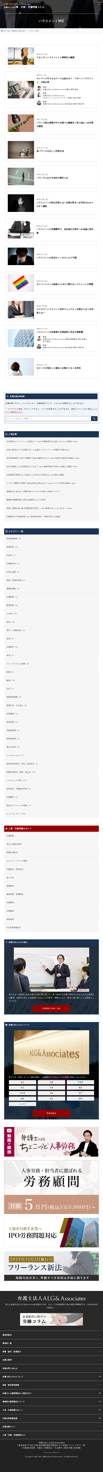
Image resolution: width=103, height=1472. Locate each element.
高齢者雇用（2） (14, 730)
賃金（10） (11, 622)
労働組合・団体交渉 (15, 869)
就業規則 (10, 919)
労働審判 (10, 902)
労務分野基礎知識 (10, 1418)
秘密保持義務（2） (14, 697)
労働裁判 (10, 911)
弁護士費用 (7, 1360)
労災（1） (11, 689)
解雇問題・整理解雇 (15, 894)
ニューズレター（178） (16, 814)
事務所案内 (7, 1335)
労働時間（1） (13, 597)
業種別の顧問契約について (14, 1402)
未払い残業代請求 (14, 844)
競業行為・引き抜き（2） (17, 705)
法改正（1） (12, 555)
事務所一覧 (7, 1343)
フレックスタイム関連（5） (18, 664)
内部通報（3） (13, 714)
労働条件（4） (13, 647)
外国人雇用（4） (14, 572)
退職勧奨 (10, 886)
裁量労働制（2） (14, 589)
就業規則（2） (13, 547)
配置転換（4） (13, 605)
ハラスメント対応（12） (17, 780)
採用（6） (11, 639)
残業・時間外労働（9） (16, 580)
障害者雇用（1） (14, 739)
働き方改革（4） (14, 747)
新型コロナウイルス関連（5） (19, 805)
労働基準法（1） (14, 564)
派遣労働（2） (13, 722)
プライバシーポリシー (51, 1452)
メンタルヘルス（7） (15, 755)
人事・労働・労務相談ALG (14, 1435)
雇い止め (10, 878)
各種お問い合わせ (10, 1368)
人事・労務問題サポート (13, 1410)
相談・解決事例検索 (11, 1385)
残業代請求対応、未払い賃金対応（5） (23, 764)
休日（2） (11, 655)
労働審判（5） (13, 797)
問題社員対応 (12, 852)
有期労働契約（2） (14, 539)
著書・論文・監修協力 (12, 1352)
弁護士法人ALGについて (13, 1377)
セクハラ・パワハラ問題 (17, 861)
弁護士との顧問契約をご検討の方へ (17, 1393)
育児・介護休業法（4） (16, 630)
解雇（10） (11, 680)
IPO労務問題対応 (14, 928)
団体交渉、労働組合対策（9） (19, 789)
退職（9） (11, 672)
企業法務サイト (9, 1427)
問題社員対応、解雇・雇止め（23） (22, 772)
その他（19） (12, 614)
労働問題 (10, 836)
